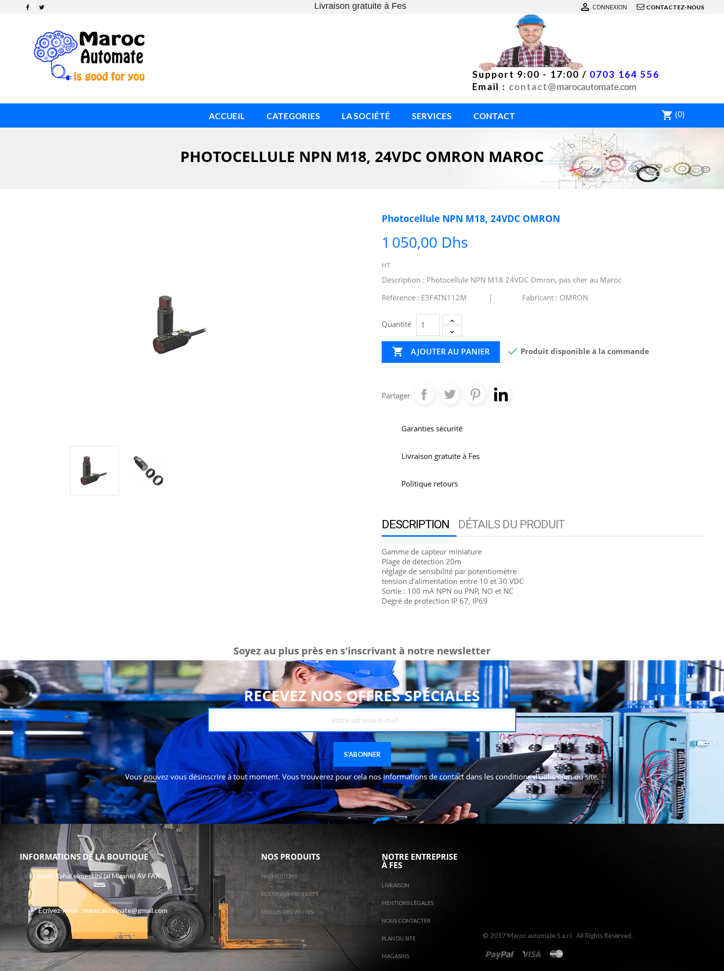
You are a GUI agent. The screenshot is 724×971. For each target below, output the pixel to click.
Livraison (395, 885)
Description (415, 524)
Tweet (450, 394)
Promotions (279, 876)
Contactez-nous (675, 7)
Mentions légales (407, 903)
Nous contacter (406, 920)
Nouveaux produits (289, 894)
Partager (424, 394)
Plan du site (399, 938)
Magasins (395, 956)
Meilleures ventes (287, 911)
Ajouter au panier (441, 351)
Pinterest (475, 394)
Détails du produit (511, 524)
